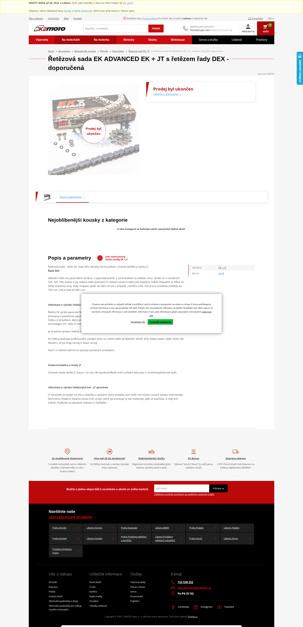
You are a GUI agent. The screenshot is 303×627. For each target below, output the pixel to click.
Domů (51, 51)
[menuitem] (42, 39)
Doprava (53, 586)
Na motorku (64, 51)
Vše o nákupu (36, 18)
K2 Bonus (193, 458)
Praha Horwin (59, 538)
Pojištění (134, 601)
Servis (133, 591)
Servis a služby (208, 39)
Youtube (229, 606)
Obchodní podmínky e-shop (63, 601)
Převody (104, 51)
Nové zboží (95, 582)
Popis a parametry (71, 197)
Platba (52, 591)
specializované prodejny (70, 517)
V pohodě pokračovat (160, 321)
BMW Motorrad (83, 10)
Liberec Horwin (94, 538)
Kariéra (93, 591)
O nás (92, 586)
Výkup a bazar (137, 586)
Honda (67, 10)
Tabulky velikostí (98, 605)
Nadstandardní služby (151, 458)
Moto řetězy (118, 51)
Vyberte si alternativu (166, 94)
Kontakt (77, 18)
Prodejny (261, 39)
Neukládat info (138, 321)
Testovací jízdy (137, 582)
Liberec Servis (231, 538)
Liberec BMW (162, 527)
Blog (66, 18)
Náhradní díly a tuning (85, 51)
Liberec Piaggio (231, 527)
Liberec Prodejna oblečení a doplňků (165, 538)
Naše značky (95, 596)
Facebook (183, 606)
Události (237, 39)
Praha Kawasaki (129, 527)
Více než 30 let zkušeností (109, 458)
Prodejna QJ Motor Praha (62, 551)
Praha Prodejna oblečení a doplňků (133, 538)
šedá (221, 273)
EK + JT (222, 267)
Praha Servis (195, 538)
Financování (136, 596)
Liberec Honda (94, 527)
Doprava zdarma (236, 458)
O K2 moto (53, 18)
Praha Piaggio (196, 527)
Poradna (93, 601)
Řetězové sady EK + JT (139, 51)
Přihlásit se (218, 488)
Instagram (206, 606)
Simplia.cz (193, 616)
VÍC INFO (128, 3)
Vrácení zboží (55, 596)
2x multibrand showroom (67, 458)
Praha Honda (59, 527)
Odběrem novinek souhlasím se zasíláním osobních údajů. (184, 494)
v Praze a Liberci (149, 18)
